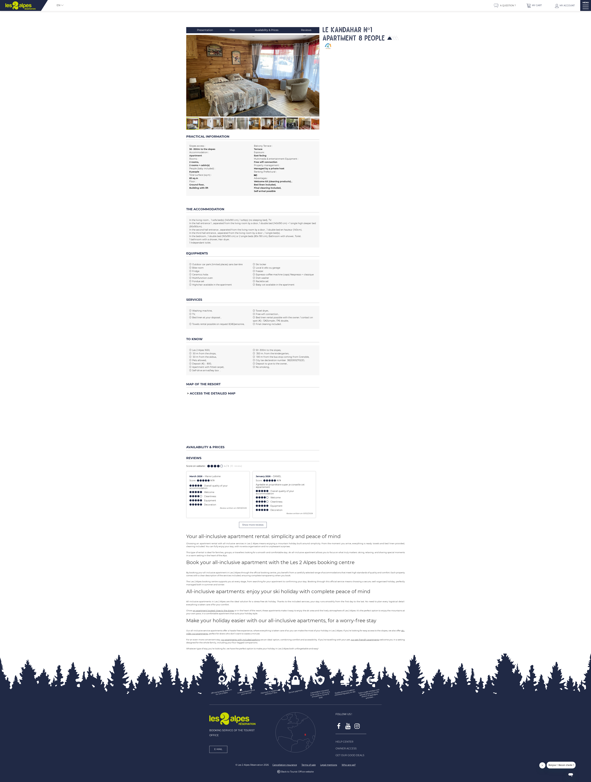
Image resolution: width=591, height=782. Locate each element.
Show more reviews (252, 524)
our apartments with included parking (240, 639)
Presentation (205, 30)
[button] (534, 5)
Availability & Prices (266, 30)
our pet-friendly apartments (365, 639)
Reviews (306, 30)
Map (232, 30)
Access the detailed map (212, 393)
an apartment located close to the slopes (213, 610)
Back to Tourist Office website (297, 771)
